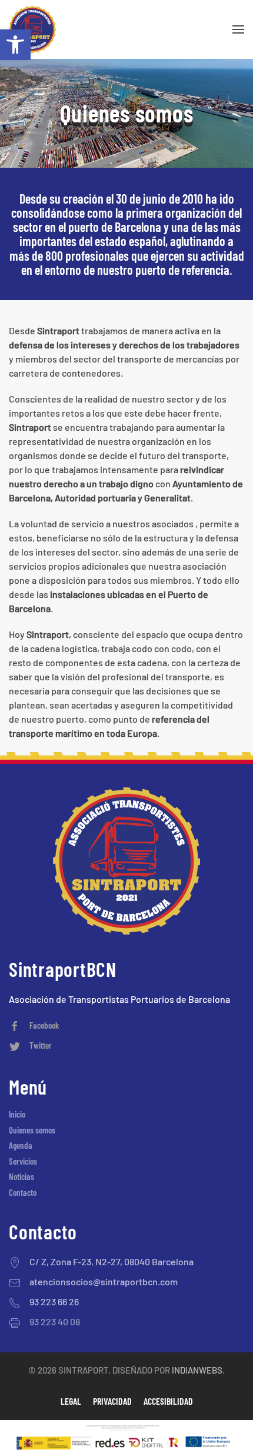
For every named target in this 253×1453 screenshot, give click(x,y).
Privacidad (112, 1401)
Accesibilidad (168, 1401)
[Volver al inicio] (32, 29)
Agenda (20, 1145)
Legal (71, 1401)
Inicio (17, 1114)
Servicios (23, 1161)
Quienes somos (32, 1130)
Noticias (21, 1176)
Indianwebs (197, 1370)
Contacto (22, 1192)
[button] (15, 44)
